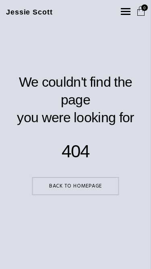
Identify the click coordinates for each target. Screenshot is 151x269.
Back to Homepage (75, 186)
